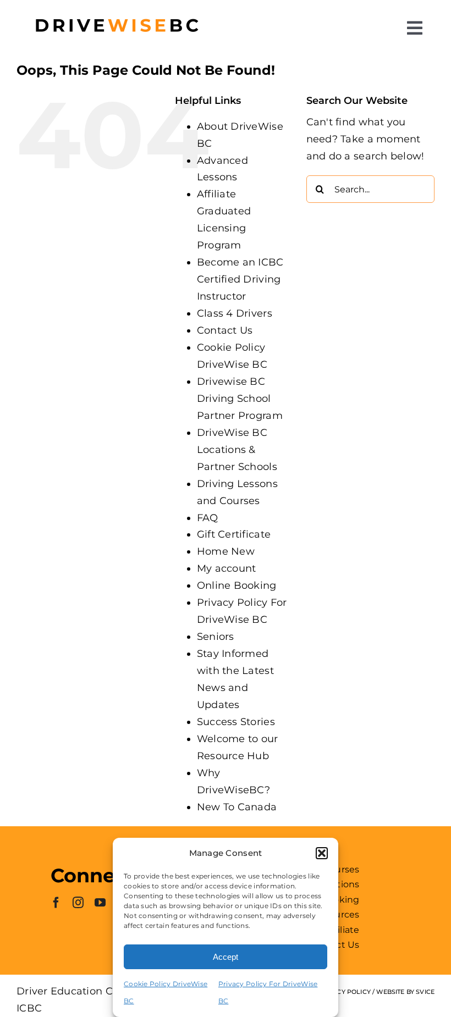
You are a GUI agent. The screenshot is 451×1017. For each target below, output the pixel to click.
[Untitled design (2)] (116, 10)
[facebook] (56, 902)
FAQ (207, 518)
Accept (225, 956)
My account (226, 568)
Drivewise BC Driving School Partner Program (240, 398)
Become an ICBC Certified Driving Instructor (240, 279)
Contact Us (225, 330)
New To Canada (237, 807)
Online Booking (237, 585)
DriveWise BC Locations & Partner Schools (237, 450)
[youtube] (100, 902)
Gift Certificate (234, 534)
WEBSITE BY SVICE (405, 992)
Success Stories (236, 722)
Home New (226, 551)
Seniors (215, 637)
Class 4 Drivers (234, 313)
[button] (321, 853)
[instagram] (78, 902)
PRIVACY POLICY (344, 992)
